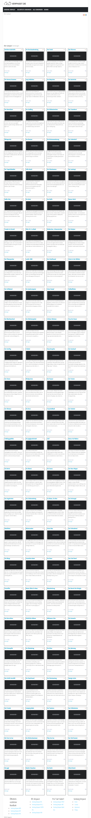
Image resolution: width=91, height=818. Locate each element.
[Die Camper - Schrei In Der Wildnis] (77, 265)
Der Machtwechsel (10, 319)
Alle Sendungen (38, 10)
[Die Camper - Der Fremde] (14, 714)
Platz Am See (50, 738)
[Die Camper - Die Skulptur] (77, 235)
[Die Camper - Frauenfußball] (56, 415)
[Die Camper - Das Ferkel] (56, 56)
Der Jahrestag (72, 648)
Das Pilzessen (72, 50)
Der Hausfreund (30, 678)
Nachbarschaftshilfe (10, 50)
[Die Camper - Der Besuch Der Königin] (77, 594)
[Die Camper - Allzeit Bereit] (77, 774)
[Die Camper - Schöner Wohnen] (56, 325)
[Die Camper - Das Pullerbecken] (77, 714)
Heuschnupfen (51, 349)
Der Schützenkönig (31, 499)
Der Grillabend (8, 289)
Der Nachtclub (72, 80)
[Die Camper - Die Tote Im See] (14, 744)
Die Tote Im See (9, 738)
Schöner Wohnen (51, 319)
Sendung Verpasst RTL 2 (37, 805)
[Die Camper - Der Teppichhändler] (14, 175)
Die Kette (28, 199)
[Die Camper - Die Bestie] (14, 475)
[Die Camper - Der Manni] (35, 475)
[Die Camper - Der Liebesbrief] (77, 145)
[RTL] (85, 15)
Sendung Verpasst (9, 10)
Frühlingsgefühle (9, 439)
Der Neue (49, 558)
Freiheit (28, 349)
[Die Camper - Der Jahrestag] (77, 654)
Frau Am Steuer (72, 319)
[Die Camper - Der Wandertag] (35, 654)
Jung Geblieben (30, 80)
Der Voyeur (50, 379)
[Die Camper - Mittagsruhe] (14, 145)
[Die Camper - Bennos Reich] (77, 205)
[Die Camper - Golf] (56, 445)
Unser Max (50, 529)
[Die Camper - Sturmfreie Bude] (35, 565)
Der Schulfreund (51, 259)
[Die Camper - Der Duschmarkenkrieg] (35, 56)
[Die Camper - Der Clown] (14, 385)
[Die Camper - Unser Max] (56, 535)
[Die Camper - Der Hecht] (56, 774)
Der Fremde (8, 708)
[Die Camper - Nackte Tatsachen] (35, 774)
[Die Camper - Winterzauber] (35, 535)
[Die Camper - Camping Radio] (35, 714)
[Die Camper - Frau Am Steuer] (77, 325)
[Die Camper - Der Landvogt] (77, 175)
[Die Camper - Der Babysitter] (56, 86)
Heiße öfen (8, 199)
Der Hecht (49, 768)
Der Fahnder (71, 409)
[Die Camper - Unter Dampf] (56, 295)
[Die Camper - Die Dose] (35, 415)
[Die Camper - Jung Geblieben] (35, 86)
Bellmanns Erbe (51, 618)
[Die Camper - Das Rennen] (35, 145)
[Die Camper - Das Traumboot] (77, 116)
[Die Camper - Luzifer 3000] (35, 265)
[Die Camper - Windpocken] (35, 385)
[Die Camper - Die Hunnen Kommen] (14, 86)
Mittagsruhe (8, 139)
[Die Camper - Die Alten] (56, 654)
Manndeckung (51, 588)
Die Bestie (7, 469)
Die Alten (49, 648)
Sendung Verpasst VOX (37, 813)
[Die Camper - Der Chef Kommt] (77, 744)
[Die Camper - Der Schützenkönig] (35, 505)
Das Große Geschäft (10, 678)
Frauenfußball (51, 409)
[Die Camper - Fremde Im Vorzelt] (14, 235)
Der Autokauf (72, 349)
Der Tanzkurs (50, 708)
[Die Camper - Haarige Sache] (77, 684)
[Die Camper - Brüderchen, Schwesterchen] (56, 235)
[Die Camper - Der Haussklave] (14, 116)
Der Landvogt (72, 169)
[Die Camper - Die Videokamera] (56, 175)
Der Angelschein (9, 499)
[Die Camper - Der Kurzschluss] (14, 624)
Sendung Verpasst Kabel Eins (58, 808)
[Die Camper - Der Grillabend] (14, 295)
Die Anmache (72, 618)
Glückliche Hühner (31, 618)
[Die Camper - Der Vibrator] (14, 415)
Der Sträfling (29, 109)
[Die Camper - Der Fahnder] (77, 415)
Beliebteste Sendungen (24, 10)
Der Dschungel (72, 499)
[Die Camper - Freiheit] (35, 355)
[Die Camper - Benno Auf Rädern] (77, 445)
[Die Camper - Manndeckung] (56, 594)
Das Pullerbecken (73, 708)
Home (76, 802)
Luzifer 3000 (29, 259)
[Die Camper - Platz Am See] (56, 744)
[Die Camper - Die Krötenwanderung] (56, 145)
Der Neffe (49, 199)
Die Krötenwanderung (53, 139)
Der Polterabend (72, 529)
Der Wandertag (30, 648)
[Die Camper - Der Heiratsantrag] (56, 684)
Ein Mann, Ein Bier (52, 499)
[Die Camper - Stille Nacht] (35, 175)
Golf (48, 439)
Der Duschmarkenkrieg (32, 50)
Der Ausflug (8, 349)
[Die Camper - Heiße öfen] (14, 205)
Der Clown (7, 379)
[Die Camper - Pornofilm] (14, 594)
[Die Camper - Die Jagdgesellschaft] (35, 445)
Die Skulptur (71, 229)
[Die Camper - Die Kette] (35, 205)
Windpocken (29, 379)
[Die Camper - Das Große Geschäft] (14, 684)
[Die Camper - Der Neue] (56, 565)
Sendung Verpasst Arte (16, 814)
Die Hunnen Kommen (10, 80)
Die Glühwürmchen (52, 109)
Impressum (77, 807)
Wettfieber (7, 529)
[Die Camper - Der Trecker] (77, 385)
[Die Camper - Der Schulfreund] (56, 265)
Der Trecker (71, 379)
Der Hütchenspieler (31, 319)
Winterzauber (29, 529)
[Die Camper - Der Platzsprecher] (14, 265)
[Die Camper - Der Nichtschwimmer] (35, 744)
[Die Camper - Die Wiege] (14, 565)
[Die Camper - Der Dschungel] (77, 505)
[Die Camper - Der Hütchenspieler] (35, 325)
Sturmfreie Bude (30, 558)
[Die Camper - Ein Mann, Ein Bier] (56, 505)
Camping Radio (30, 708)
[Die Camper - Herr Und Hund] (77, 565)
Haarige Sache (72, 678)
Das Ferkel (50, 50)
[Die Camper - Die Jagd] (14, 774)
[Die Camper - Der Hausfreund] (35, 684)
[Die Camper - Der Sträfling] (35, 116)
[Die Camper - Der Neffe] (56, 205)
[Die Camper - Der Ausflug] (14, 355)
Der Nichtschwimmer (31, 738)
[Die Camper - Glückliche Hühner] (35, 624)
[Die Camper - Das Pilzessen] (77, 56)
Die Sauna (50, 469)
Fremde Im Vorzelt (10, 229)
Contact (76, 805)
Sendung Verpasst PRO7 (58, 802)
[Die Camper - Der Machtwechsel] (14, 325)
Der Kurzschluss (9, 618)
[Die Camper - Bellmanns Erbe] (56, 624)
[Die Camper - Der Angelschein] (14, 505)
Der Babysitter (51, 80)
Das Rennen (29, 139)
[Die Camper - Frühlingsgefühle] (14, 445)
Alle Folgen (6, 72)
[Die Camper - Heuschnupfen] (56, 355)
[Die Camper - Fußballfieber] (77, 295)
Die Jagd (7, 768)
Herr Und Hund (72, 558)
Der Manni (29, 469)
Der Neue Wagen (73, 469)
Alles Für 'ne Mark (31, 229)
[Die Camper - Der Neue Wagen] (77, 475)
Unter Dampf (50, 289)
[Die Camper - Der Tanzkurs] (56, 714)
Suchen (46, 10)
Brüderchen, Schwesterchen (54, 229)
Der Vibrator (8, 409)
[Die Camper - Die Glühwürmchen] (56, 116)
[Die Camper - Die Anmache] (77, 624)
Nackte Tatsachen (30, 768)
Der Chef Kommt (72, 738)
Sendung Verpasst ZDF (16, 811)
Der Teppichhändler (10, 169)
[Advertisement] (45, 30)
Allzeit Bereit (71, 768)
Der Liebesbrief (72, 139)
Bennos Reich (72, 199)
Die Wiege (7, 558)
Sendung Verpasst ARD (16, 808)
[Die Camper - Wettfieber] (14, 535)
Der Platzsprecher (9, 259)
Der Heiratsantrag (52, 678)
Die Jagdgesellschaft (31, 439)
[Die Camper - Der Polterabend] (77, 535)
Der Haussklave (9, 109)
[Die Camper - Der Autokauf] (77, 355)
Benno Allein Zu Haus (32, 588)
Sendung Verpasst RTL (37, 802)
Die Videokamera (51, 169)
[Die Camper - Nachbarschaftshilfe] (14, 56)
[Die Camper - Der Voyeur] (56, 385)
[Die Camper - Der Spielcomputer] (35, 295)
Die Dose (28, 409)
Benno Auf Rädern (73, 439)
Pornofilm (7, 588)
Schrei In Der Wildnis (74, 259)
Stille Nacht (29, 169)
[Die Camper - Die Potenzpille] (14, 654)
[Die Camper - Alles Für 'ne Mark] (35, 235)
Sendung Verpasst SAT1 (58, 805)
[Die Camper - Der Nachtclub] (77, 86)
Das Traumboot (72, 109)
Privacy (76, 810)
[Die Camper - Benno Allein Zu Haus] (35, 594)
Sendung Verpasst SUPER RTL (37, 808)
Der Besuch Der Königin (74, 588)
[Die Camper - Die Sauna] (56, 475)
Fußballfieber (72, 289)
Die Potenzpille (9, 648)
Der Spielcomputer (31, 289)
